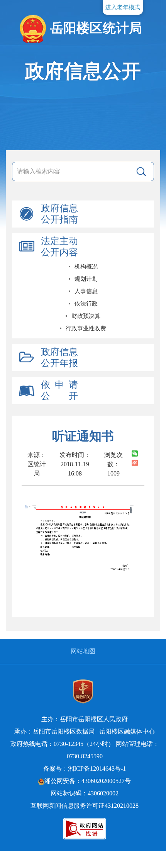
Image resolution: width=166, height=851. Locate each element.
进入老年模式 (122, 7)
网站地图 (83, 651)
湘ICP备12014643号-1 (97, 768)
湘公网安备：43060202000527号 (87, 781)
